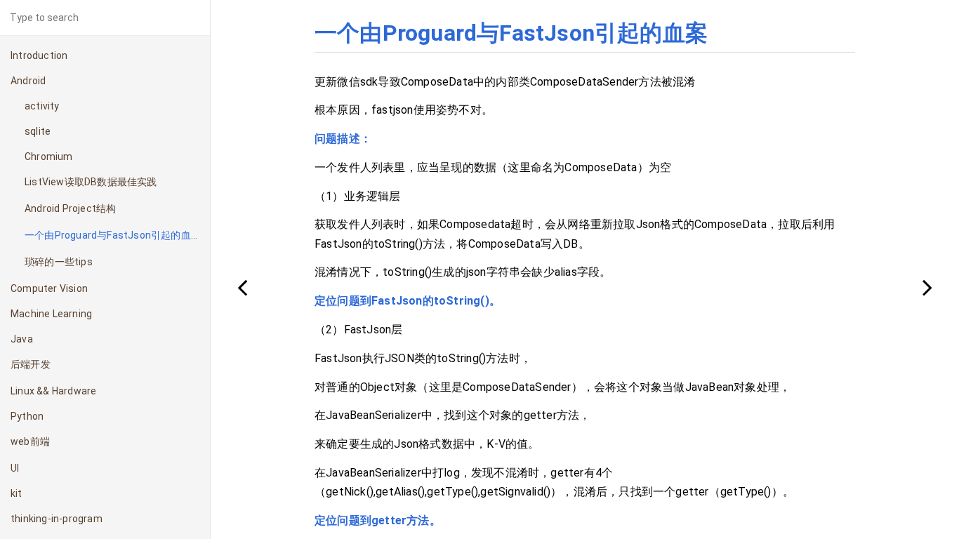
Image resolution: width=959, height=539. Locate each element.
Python (27, 416)
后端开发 (31, 364)
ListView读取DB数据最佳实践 (91, 181)
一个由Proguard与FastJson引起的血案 (113, 235)
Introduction (39, 55)
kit (16, 493)
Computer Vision (49, 288)
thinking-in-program (56, 518)
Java (22, 339)
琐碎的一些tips (59, 261)
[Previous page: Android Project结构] (242, 287)
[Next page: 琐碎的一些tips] (927, 287)
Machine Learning (51, 313)
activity (42, 106)
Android (28, 80)
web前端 (30, 441)
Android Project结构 (70, 208)
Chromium (49, 156)
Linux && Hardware (53, 391)
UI (15, 468)
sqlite (38, 131)
